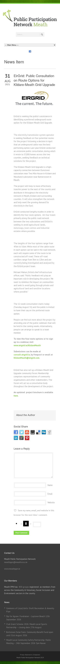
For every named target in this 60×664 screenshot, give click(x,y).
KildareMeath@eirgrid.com (26, 358)
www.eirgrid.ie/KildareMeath (27, 345)
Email (50, 493)
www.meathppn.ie (12, 568)
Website (51, 502)
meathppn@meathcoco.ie (15, 562)
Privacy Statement (26, 655)
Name (50, 485)
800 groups (24, 587)
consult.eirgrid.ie (22, 354)
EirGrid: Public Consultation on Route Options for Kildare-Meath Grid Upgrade (34, 80)
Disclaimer (36, 655)
